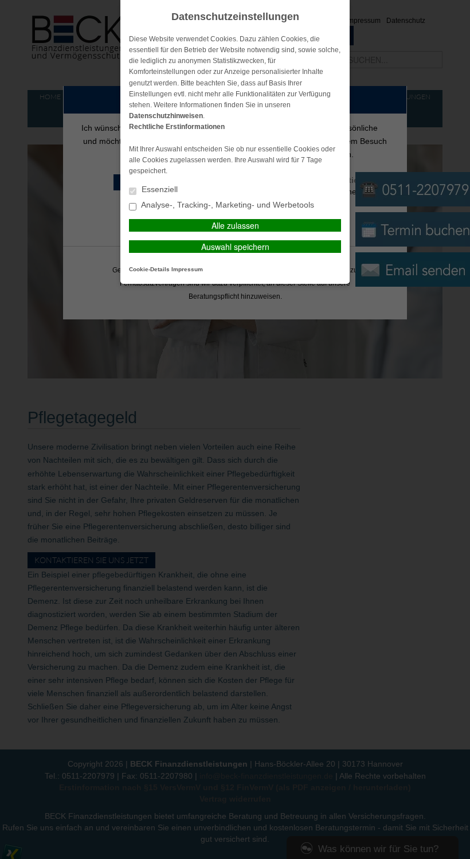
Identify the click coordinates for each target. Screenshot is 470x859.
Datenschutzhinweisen (166, 116)
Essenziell (158, 189)
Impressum (187, 269)
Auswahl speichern (235, 246)
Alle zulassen (235, 225)
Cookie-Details (149, 269)
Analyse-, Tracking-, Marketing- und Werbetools (226, 205)
